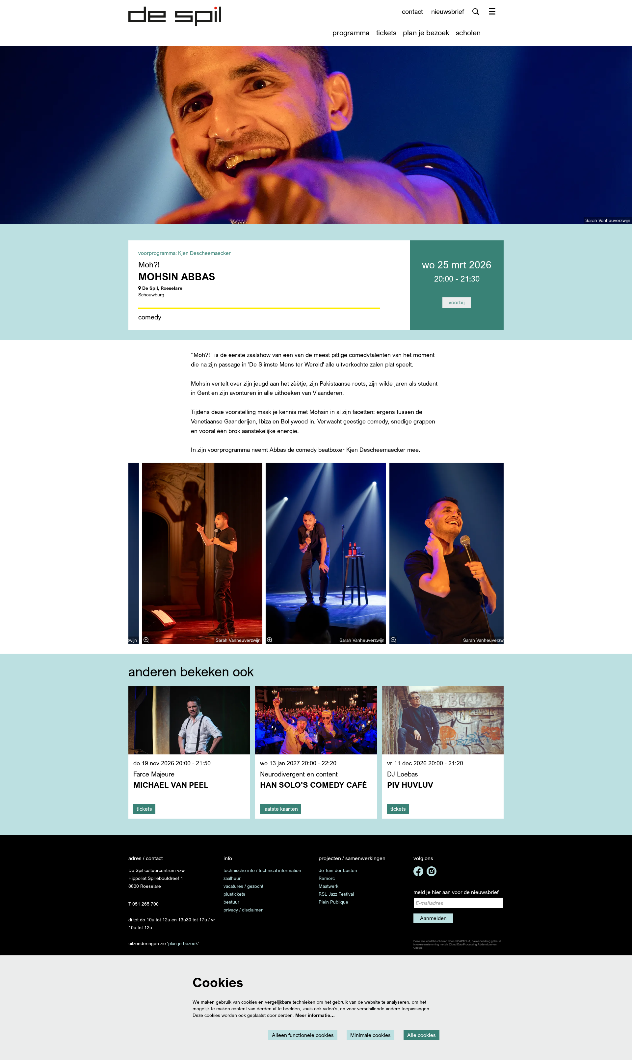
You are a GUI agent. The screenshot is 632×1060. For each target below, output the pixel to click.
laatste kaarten (280, 808)
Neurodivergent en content (299, 774)
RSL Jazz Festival (336, 894)
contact (412, 11)
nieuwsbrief (447, 11)
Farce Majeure (153, 774)
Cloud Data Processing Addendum (470, 944)
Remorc (327, 878)
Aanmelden (433, 918)
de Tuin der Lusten (338, 870)
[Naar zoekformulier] (476, 11)
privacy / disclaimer (243, 909)
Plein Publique (333, 902)
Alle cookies (421, 1035)
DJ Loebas (402, 774)
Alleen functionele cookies (303, 1035)
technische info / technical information (262, 870)
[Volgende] (510, 553)
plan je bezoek (183, 943)
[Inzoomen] (270, 640)
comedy (149, 317)
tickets (144, 808)
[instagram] (431, 871)
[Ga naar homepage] (174, 16)
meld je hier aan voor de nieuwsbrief (455, 892)
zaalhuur (232, 878)
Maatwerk (328, 886)
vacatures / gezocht (243, 886)
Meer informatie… (315, 1015)
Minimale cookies (370, 1035)
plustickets (234, 894)
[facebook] (418, 871)
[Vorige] (121, 553)
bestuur (231, 902)
